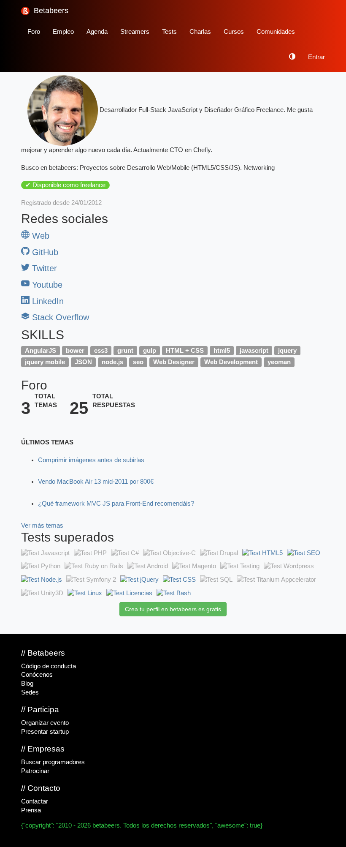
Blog (27, 683)
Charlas (200, 31)
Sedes (30, 692)
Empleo (63, 31)
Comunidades (276, 31)
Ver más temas (42, 525)
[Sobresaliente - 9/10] (139, 579)
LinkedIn (47, 301)
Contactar (34, 801)
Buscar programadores (53, 762)
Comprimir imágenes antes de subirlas (91, 460)
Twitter (43, 268)
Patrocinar (35, 771)
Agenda (97, 31)
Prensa (31, 810)
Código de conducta (48, 666)
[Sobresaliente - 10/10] (262, 553)
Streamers (134, 31)
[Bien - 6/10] (85, 593)
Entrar (316, 57)
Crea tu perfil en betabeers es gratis (173, 609)
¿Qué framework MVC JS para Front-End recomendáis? (116, 503)
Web (39, 235)
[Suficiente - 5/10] (303, 553)
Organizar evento (45, 722)
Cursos (234, 31)
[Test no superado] (45, 553)
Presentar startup (45, 731)
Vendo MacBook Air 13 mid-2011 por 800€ (96, 481)
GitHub (44, 252)
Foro (33, 31)
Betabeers (50, 10)
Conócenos (37, 674)
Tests (169, 31)
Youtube (46, 284)
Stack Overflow (59, 317)
